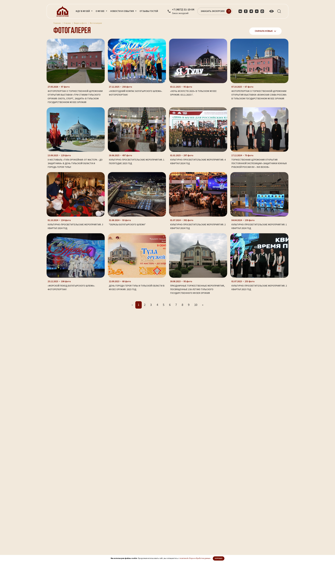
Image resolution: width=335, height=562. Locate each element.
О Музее (100, 11)
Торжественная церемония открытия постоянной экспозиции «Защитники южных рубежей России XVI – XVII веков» (259, 163)
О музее (67, 23)
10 (195, 305)
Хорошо (218, 558)
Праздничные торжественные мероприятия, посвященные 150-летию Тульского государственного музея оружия (197, 289)
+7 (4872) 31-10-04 (183, 10)
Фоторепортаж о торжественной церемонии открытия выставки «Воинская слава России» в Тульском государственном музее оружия (259, 95)
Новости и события (122, 11)
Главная (57, 23)
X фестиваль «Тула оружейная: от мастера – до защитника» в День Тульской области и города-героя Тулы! (75, 163)
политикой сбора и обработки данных (195, 558)
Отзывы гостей (149, 11)
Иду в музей (83, 11)
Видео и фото (80, 23)
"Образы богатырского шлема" (127, 224)
